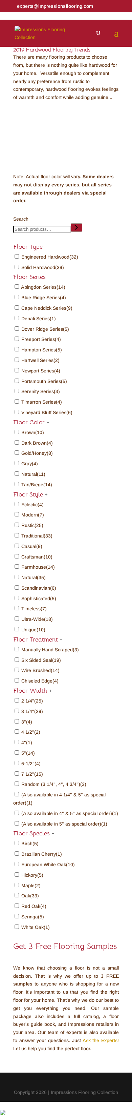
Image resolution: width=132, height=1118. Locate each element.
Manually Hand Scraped (50, 649)
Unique (33, 629)
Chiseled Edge (40, 681)
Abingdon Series (43, 287)
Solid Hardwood (42, 267)
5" (28, 753)
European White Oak (48, 864)
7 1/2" (32, 774)
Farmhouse (38, 567)
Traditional (36, 535)
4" (26, 742)
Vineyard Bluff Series (46, 412)
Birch (30, 843)
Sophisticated (38, 598)
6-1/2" (31, 763)
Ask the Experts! (101, 1040)
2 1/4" (32, 701)
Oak (30, 895)
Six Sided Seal (41, 660)
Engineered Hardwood (49, 257)
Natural (33, 474)
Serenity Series (40, 391)
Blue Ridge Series (43, 297)
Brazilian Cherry (41, 854)
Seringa (32, 916)
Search (20, 219)
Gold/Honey (37, 453)
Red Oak (33, 906)
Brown (32, 432)
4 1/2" (30, 732)
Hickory (32, 875)
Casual (31, 546)
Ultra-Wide (37, 619)
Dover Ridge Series (45, 329)
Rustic (32, 525)
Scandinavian (38, 588)
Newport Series (40, 370)
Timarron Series (41, 402)
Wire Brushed (40, 670)
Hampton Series (41, 349)
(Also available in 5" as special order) (64, 824)
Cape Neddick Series (46, 308)
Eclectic (32, 504)
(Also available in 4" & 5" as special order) (69, 813)
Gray (29, 463)
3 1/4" (32, 711)
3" (26, 722)
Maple (31, 885)
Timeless (34, 608)
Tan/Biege (36, 484)
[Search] (76, 227)
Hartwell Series (40, 360)
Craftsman (36, 557)
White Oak (35, 927)
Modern (32, 514)
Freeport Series (41, 339)
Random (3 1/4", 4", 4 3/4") (53, 784)
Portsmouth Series (44, 381)
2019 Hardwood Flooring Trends (51, 49)
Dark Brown (37, 443)
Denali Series (38, 318)
